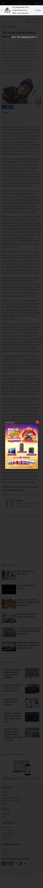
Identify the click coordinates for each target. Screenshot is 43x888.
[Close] (2, 10)
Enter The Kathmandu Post (24, 37)
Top (40, 879)
